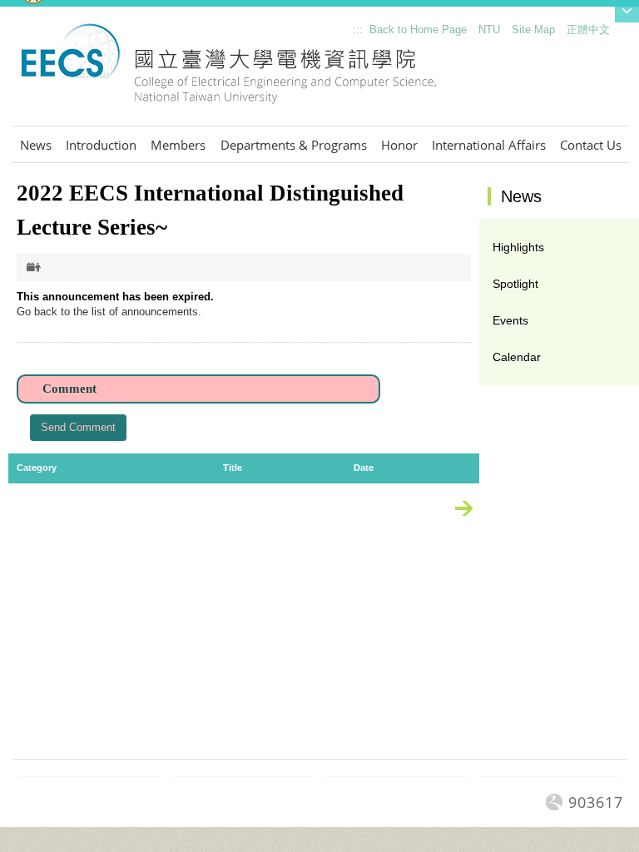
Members (178, 144)
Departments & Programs (293, 144)
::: (349, 33)
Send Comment (78, 427)
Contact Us (591, 144)
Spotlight (515, 283)
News (36, 144)
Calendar (517, 357)
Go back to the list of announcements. (109, 311)
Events (510, 320)
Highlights (518, 247)
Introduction (101, 144)
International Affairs (489, 144)
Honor (399, 144)
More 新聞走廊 (472, 512)
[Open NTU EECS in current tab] (228, 73)
